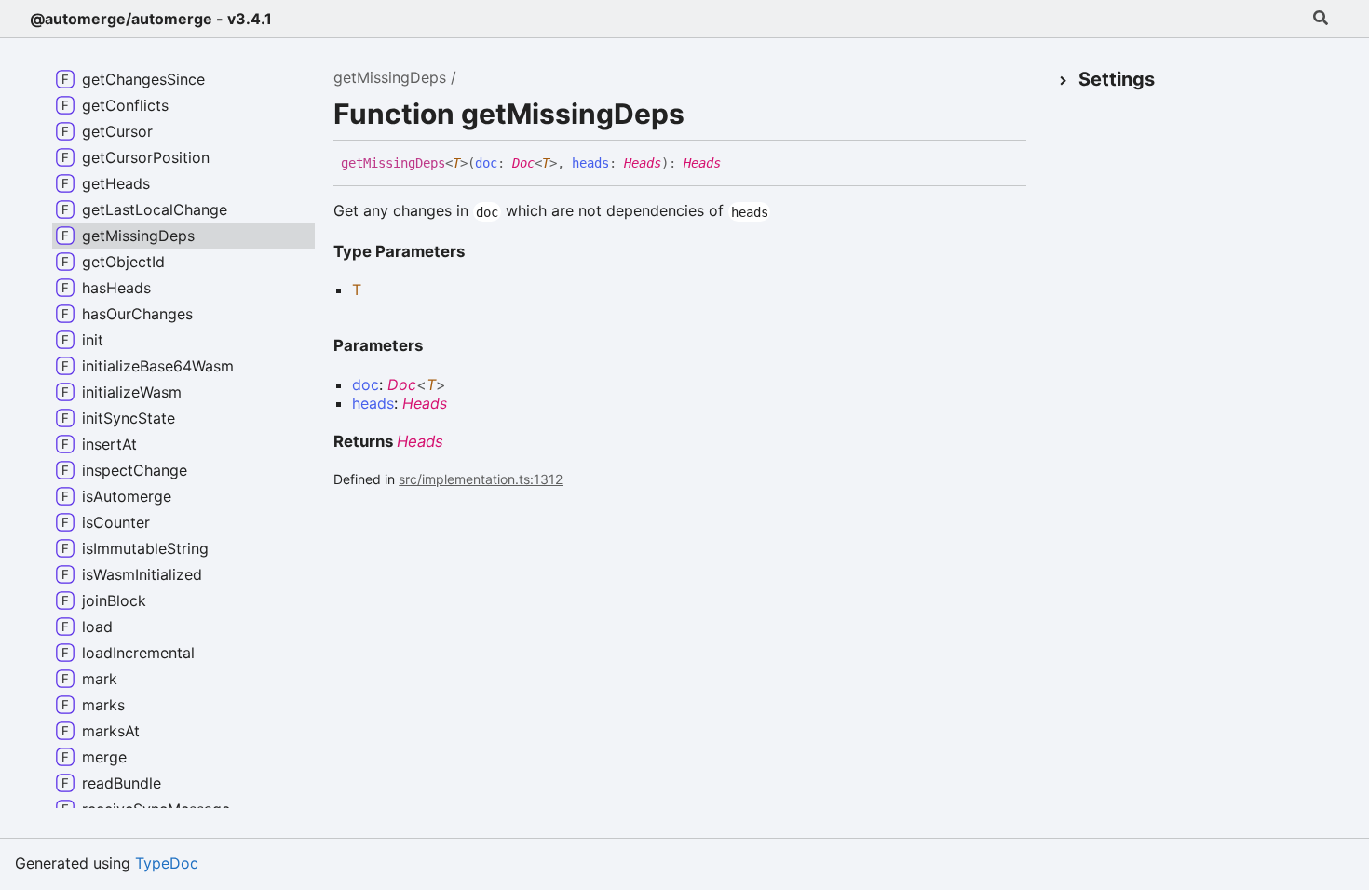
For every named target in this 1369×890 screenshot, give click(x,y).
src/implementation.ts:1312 (481, 479)
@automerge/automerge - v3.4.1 (151, 18)
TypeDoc (166, 863)
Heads (642, 162)
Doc (523, 162)
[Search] (1320, 18)
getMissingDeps (389, 77)
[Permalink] (734, 163)
